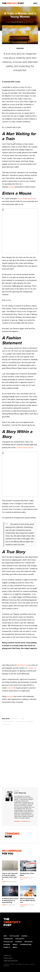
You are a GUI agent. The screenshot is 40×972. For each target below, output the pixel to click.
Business (18, 941)
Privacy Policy (8, 958)
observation (20, 721)
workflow (6, 724)
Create (14, 944)
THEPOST (12, 922)
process (30, 721)
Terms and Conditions (10, 960)
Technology (8, 938)
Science (24, 936)
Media (15, 947)
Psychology (8, 941)
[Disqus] (20, 758)
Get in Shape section (25, 198)
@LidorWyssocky (21, 665)
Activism (7, 944)
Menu (35, 3)
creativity (15, 718)
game (22, 718)
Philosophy (19, 938)
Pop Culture (14, 936)
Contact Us (7, 955)
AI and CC (7, 947)
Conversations (25, 944)
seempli (11, 187)
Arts (5, 936)
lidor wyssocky (8, 721)
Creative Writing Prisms (25, 447)
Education (28, 941)
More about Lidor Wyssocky (22, 821)
